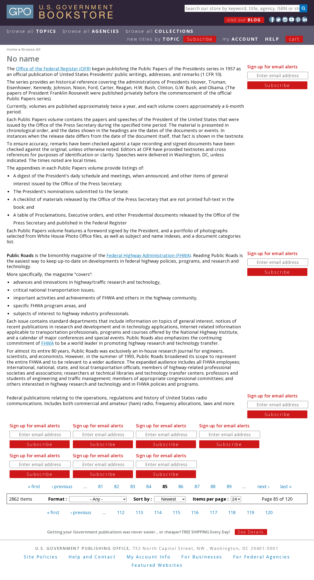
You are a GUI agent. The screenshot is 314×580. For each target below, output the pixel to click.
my (240, 39)
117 (213, 512)
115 (176, 512)
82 (116, 486)
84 (148, 486)
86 (180, 486)
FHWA (47, 343)
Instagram (285, 19)
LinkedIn (304, 19)
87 (197, 486)
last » (285, 486)
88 (212, 486)
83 (132, 486)
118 (232, 512)
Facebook (272, 19)
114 (157, 512)
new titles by (170, 39)
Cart (294, 39)
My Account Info (149, 557)
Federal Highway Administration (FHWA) (148, 255)
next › (263, 486)
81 (100, 486)
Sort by (142, 499)
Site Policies (41, 557)
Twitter (278, 19)
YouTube (291, 19)
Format (57, 499)
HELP (272, 39)
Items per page (210, 499)
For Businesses (201, 557)
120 (269, 512)
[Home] (62, 17)
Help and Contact (92, 557)
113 (139, 512)
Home (12, 49)
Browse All (31, 31)
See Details (251, 532)
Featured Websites (157, 565)
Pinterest (298, 19)
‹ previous (62, 486)
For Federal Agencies (261, 557)
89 (229, 486)
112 (120, 512)
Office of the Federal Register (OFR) (53, 69)
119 (250, 512)
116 (194, 512)
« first (34, 486)
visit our (244, 20)
